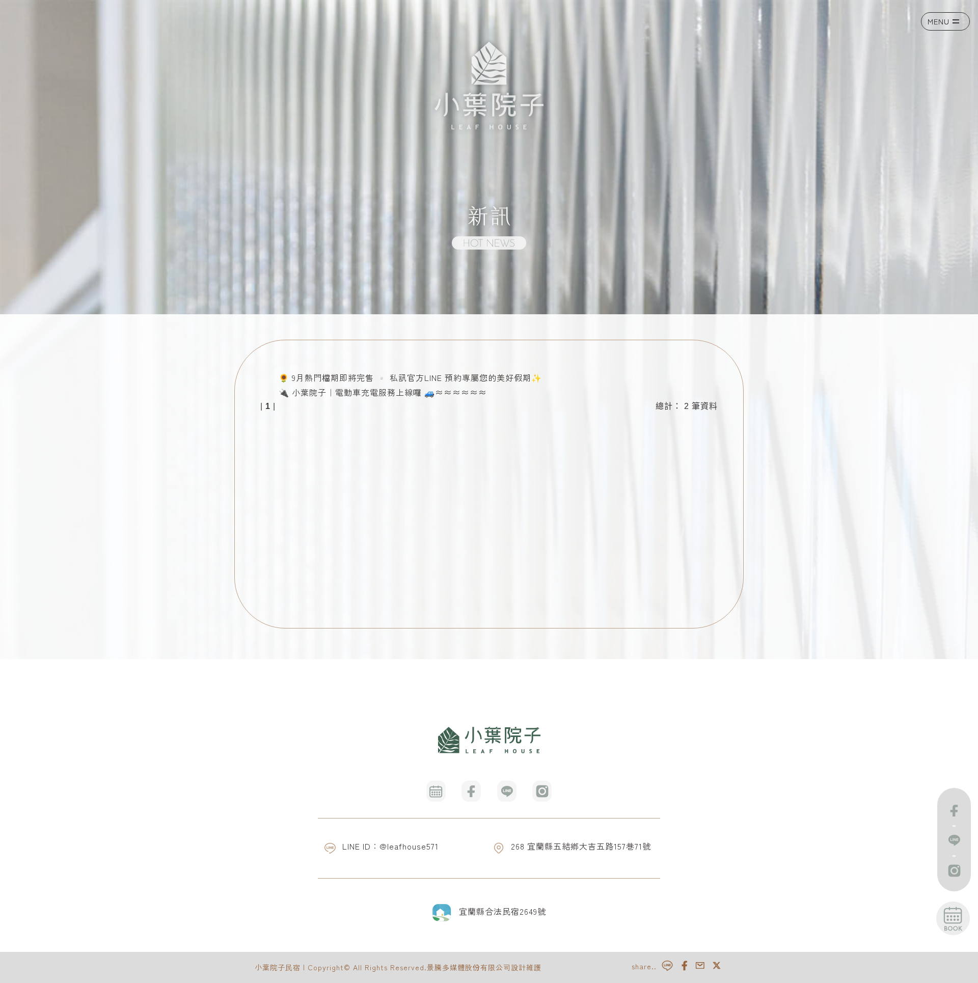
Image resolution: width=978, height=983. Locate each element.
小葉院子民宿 (278, 967)
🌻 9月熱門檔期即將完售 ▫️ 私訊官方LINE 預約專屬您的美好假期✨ (410, 377)
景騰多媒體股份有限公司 (469, 967)
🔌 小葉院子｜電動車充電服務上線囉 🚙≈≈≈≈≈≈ (383, 392)
